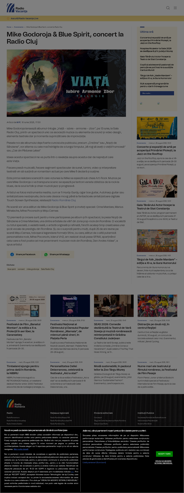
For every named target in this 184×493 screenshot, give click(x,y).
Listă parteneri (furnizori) (94, 462)
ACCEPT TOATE (164, 454)
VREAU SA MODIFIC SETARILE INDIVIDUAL (163, 462)
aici (72, 472)
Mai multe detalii (21, 449)
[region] (92, 459)
